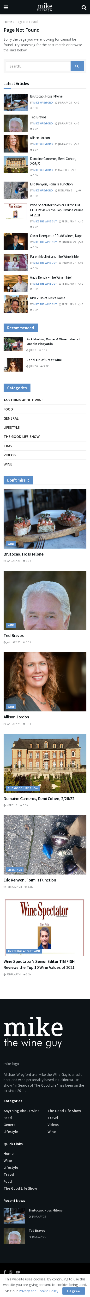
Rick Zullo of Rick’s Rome (48, 298)
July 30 (33, 366)
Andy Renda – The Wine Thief (51, 277)
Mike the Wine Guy (45, 221)
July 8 (32, 350)
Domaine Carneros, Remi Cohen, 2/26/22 (39, 798)
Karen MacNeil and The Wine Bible (54, 256)
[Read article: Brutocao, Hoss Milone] (16, 102)
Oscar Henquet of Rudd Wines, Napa (56, 235)
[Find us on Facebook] (5, 1272)
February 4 (68, 221)
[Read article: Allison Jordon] (16, 144)
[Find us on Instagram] (10, 1272)
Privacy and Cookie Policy (38, 1291)
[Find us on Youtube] (18, 1272)
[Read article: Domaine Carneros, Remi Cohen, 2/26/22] (16, 164)
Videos (10, 455)
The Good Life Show (22, 436)
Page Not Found (27, 22)
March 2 (63, 170)
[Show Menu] (6, 7)
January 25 (64, 102)
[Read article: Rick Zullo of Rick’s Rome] (16, 304)
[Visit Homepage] (45, 7)
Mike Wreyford (43, 102)
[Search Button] (84, 7)
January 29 (68, 242)
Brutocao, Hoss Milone (46, 96)
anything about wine (23, 400)
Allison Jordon (40, 137)
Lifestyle (12, 427)
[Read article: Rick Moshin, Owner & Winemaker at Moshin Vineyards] (13, 344)
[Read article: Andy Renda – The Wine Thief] (16, 283)
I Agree (73, 1291)
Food (8, 409)
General (11, 418)
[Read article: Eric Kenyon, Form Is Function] (16, 190)
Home (8, 22)
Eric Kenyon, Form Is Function (51, 184)
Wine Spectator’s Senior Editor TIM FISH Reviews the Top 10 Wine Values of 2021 (57, 210)
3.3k (35, 108)
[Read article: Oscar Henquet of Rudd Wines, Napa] (16, 242)
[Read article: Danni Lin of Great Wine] (13, 364)
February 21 (65, 190)
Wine (8, 464)
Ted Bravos (38, 117)
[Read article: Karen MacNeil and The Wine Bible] (16, 262)
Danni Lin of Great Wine (44, 360)
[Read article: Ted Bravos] (16, 123)
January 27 (68, 262)
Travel (10, 446)
